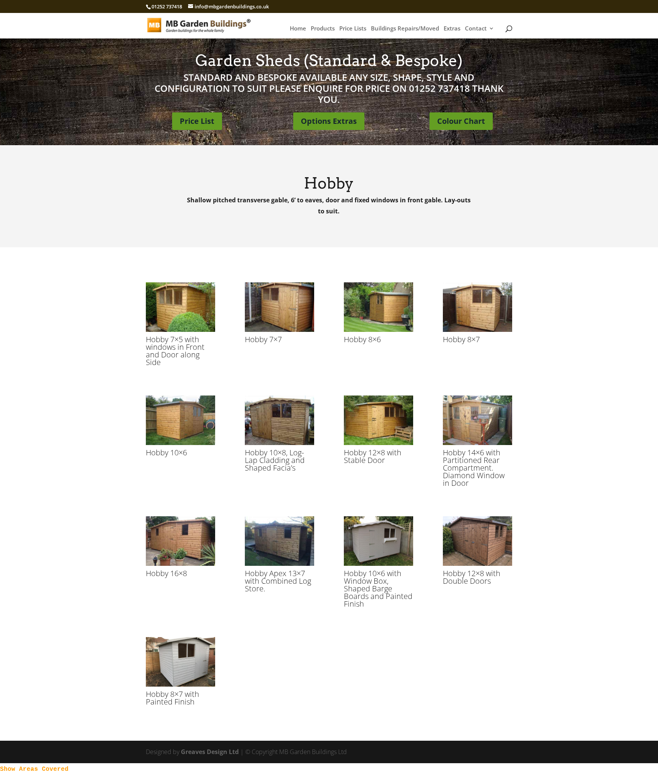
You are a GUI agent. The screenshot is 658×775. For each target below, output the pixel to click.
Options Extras (329, 121)
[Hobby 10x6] (181, 443)
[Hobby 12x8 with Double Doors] (478, 563)
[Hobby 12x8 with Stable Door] (379, 443)
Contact (476, 29)
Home (298, 29)
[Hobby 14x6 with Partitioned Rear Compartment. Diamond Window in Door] (478, 443)
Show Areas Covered (34, 769)
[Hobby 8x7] (478, 329)
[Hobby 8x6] (379, 329)
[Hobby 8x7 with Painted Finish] (181, 684)
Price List (197, 121)
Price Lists (352, 29)
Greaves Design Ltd (210, 752)
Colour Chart (461, 121)
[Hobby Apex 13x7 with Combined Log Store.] (280, 563)
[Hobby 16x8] (181, 563)
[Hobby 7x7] (280, 329)
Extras (452, 29)
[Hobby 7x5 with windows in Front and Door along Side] (181, 329)
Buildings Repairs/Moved (405, 29)
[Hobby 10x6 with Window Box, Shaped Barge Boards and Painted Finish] (379, 563)
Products (323, 29)
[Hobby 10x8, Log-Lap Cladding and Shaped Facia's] (280, 443)
